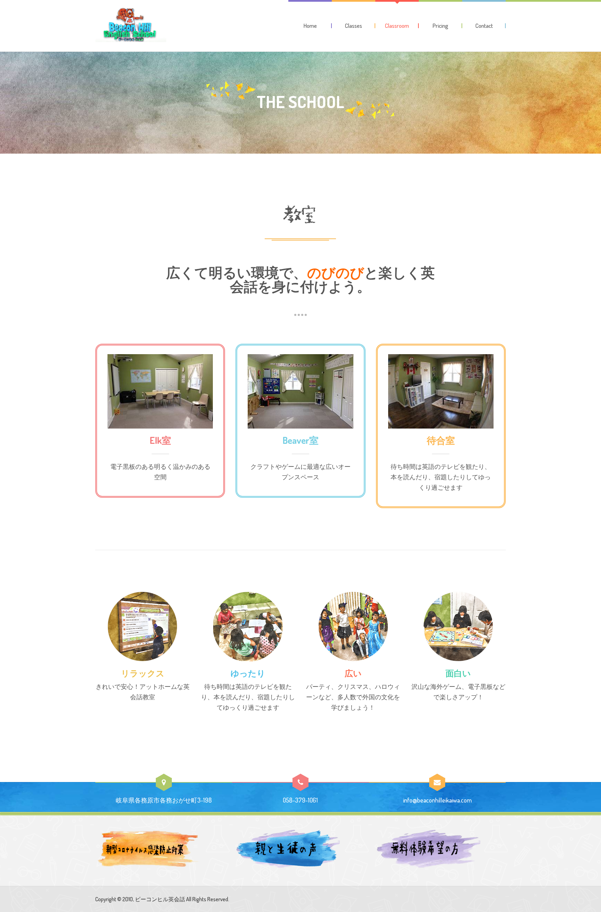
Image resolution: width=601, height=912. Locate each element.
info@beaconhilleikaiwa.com (437, 800)
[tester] (130, 24)
